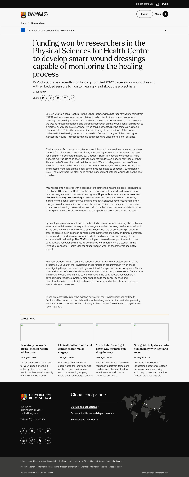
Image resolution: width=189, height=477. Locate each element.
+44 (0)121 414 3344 (35, 419)
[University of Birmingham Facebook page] (48, 431)
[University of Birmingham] (34, 14)
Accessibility (52, 461)
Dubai (165, 3)
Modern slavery (39, 461)
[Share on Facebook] (43, 98)
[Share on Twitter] (51, 98)
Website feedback (27, 472)
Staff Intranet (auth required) (71, 461)
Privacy (23, 461)
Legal (30, 461)
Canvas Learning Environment (111, 461)
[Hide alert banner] (165, 30)
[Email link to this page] (65, 98)
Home (23, 23)
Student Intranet (91, 461)
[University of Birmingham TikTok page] (23, 441)
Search (144, 14)
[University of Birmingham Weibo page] (32, 441)
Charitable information (90, 467)
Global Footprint (87, 394)
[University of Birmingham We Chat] (40, 441)
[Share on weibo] (72, 98)
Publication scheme (28, 467)
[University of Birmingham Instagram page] (23, 431)
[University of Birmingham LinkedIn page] (32, 431)
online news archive (63, 30)
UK (157, 3)
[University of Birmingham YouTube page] (48, 441)
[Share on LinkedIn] (58, 98)
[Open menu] (165, 14)
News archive (38, 23)
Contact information (45, 472)
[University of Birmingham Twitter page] (40, 431)
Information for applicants (48, 467)
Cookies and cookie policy (111, 467)
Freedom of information (69, 467)
